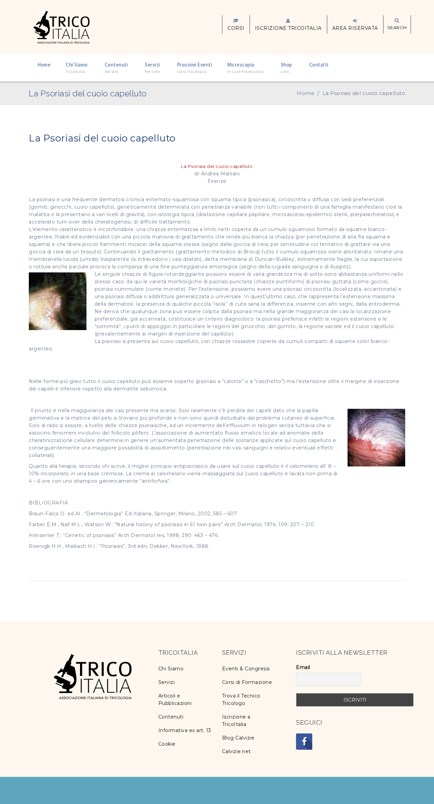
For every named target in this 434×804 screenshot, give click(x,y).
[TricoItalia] (61, 26)
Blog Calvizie (238, 738)
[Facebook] (304, 741)
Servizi (166, 682)
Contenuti (171, 717)
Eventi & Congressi (246, 669)
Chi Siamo (171, 669)
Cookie (167, 744)
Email (303, 667)
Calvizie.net (236, 751)
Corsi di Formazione (247, 682)
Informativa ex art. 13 (184, 730)
